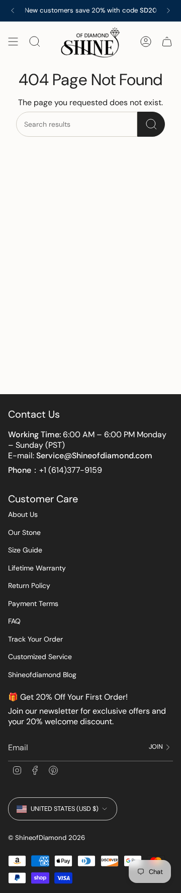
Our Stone (24, 532)
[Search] (151, 124)
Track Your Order (35, 639)
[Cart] (166, 42)
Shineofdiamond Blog (42, 674)
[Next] (168, 10)
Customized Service (40, 656)
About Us (23, 514)
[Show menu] (13, 42)
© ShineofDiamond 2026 (46, 837)
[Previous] (12, 10)
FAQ (14, 621)
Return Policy (29, 585)
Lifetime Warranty (37, 567)
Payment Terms (33, 603)
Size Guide (25, 549)
